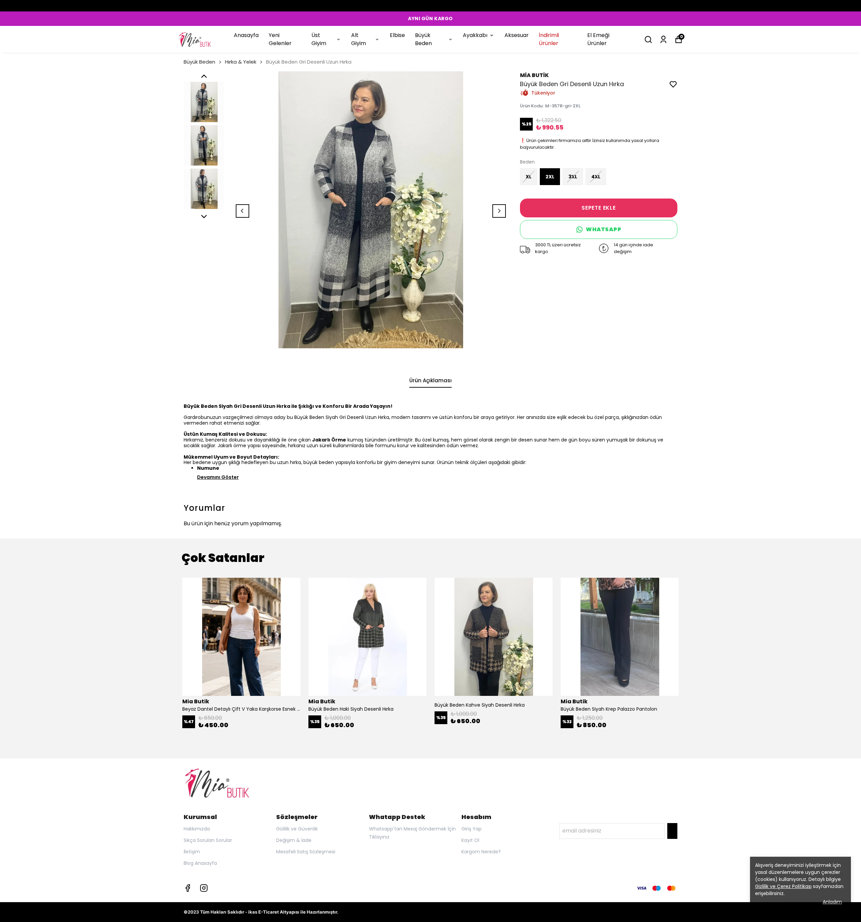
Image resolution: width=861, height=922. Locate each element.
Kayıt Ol (470, 840)
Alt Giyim (358, 39)
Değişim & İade (293, 840)
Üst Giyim (318, 39)
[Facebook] (188, 888)
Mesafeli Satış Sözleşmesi (305, 851)
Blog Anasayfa (200, 863)
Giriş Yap (471, 828)
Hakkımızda (197, 828)
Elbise (397, 35)
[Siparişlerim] (663, 39)
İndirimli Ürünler (549, 39)
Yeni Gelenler (280, 39)
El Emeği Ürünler (598, 39)
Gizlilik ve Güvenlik (297, 828)
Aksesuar (516, 35)
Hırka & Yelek (240, 61)
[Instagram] (204, 888)
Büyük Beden (423, 39)
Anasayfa (246, 35)
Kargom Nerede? (481, 851)
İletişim (192, 851)
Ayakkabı (475, 35)
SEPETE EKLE (599, 208)
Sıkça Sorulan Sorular (208, 840)
